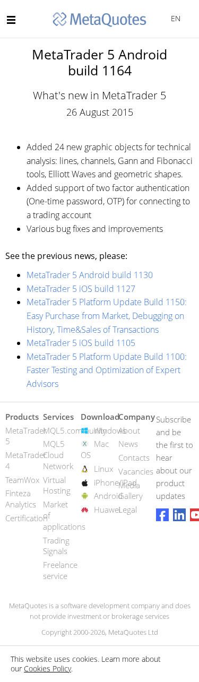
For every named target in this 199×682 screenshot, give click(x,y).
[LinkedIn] (179, 514)
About (129, 430)
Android (108, 495)
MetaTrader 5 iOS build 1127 (81, 289)
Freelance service (60, 570)
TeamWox (22, 479)
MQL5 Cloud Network (58, 454)
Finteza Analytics (20, 499)
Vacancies (135, 471)
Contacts (134, 457)
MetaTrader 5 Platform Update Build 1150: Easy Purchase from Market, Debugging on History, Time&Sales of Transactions (107, 315)
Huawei (107, 509)
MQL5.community (75, 430)
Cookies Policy (47, 668)
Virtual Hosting (57, 485)
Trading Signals (56, 546)
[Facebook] (162, 514)
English (173, 18)
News (128, 443)
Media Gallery (130, 491)
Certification (26, 518)
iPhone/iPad (115, 482)
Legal (127, 509)
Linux (103, 468)
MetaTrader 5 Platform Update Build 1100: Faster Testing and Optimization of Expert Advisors (107, 370)
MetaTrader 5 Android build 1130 (90, 275)
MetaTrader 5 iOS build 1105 (81, 343)
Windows (110, 430)
